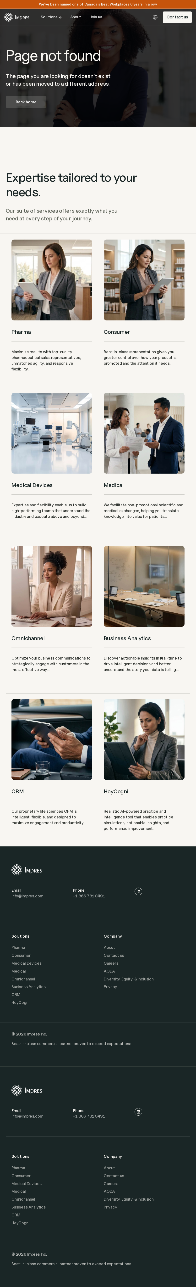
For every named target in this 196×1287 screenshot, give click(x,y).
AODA (109, 971)
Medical (18, 971)
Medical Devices (26, 963)
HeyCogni (20, 1002)
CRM (15, 994)
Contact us (114, 955)
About (109, 947)
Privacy (110, 986)
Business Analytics (28, 986)
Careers (111, 963)
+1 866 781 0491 (89, 896)
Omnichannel (23, 979)
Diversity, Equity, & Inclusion (129, 979)
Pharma (18, 947)
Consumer (21, 955)
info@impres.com (27, 896)
